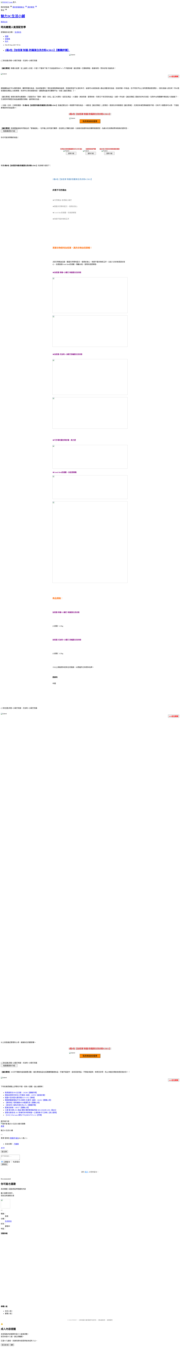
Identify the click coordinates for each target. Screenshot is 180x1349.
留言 (17, 1138)
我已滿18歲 (5, 1345)
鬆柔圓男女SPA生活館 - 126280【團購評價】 (21, 1092)
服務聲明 (109, 1320)
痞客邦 (12, 1138)
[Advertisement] (90, 1268)
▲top (3, 1147)
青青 (2, 1126)
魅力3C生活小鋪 (13, 16)
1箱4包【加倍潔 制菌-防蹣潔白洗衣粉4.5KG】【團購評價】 (37, 50)
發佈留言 (4, 1164)
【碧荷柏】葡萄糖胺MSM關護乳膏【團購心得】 (23, 1102)
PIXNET (74, 1320)
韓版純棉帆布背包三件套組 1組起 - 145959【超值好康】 (25, 1095)
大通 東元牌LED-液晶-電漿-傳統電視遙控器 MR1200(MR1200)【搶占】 (31, 1110)
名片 (6, 41)
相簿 (6, 36)
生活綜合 (18, 32)
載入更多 (4, 1151)
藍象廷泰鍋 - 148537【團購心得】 (17, 1107)
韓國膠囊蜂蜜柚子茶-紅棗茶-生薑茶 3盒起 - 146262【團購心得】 (28, 1100)
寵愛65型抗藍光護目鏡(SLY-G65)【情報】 (20, 1097)
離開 (12, 1345)
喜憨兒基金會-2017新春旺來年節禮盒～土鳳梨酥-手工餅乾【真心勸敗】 (31, 1112)
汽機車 (16, 1144)
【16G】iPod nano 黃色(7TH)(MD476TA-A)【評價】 (24, 1115)
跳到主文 (4, 22)
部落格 (7, 39)
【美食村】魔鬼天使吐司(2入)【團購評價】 (21, 1105)
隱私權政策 (101, 1320)
